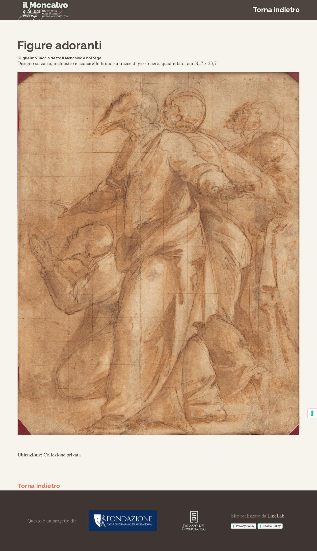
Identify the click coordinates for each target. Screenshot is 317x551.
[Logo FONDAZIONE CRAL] (123, 520)
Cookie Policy (272, 526)
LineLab (275, 515)
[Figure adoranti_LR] (158, 253)
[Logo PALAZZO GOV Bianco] (194, 521)
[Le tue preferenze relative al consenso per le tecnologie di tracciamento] (312, 413)
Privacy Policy (245, 526)
